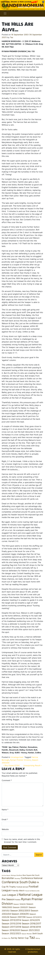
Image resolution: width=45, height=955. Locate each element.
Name (5, 809)
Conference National (31, 878)
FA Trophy (11, 886)
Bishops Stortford (16, 875)
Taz (11, 37)
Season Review (26, 934)
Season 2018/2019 (31, 927)
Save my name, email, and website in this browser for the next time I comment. (22, 840)
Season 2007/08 (18, 917)
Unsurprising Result (32, 765)
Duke (32, 882)
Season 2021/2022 (30, 930)
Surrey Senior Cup (20, 938)
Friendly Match (18, 890)
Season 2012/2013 (34, 917)
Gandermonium (33, 949)
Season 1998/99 (19, 904)
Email (5, 819)
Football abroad (22, 887)
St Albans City (6, 938)
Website (5, 829)
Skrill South (37, 933)
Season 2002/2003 (20, 910)
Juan (4, 895)
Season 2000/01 (20, 907)
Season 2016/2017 (31, 923)
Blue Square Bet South (31, 875)
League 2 (12, 894)
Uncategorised (16, 757)
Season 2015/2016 (11, 923)
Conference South (15, 882)
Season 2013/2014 (11, 920)
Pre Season (8, 899)
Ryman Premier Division (20, 760)
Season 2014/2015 (31, 920)
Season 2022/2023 (11, 933)
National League (30, 894)
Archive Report (6, 875)
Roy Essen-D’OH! (12, 765)
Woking (38, 938)
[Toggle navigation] (5, 13)
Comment (7, 780)
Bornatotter (8, 878)
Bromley (17, 878)
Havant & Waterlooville (32, 891)
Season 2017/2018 (11, 926)
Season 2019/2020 (11, 930)
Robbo (18, 900)
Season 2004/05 (20, 913)
